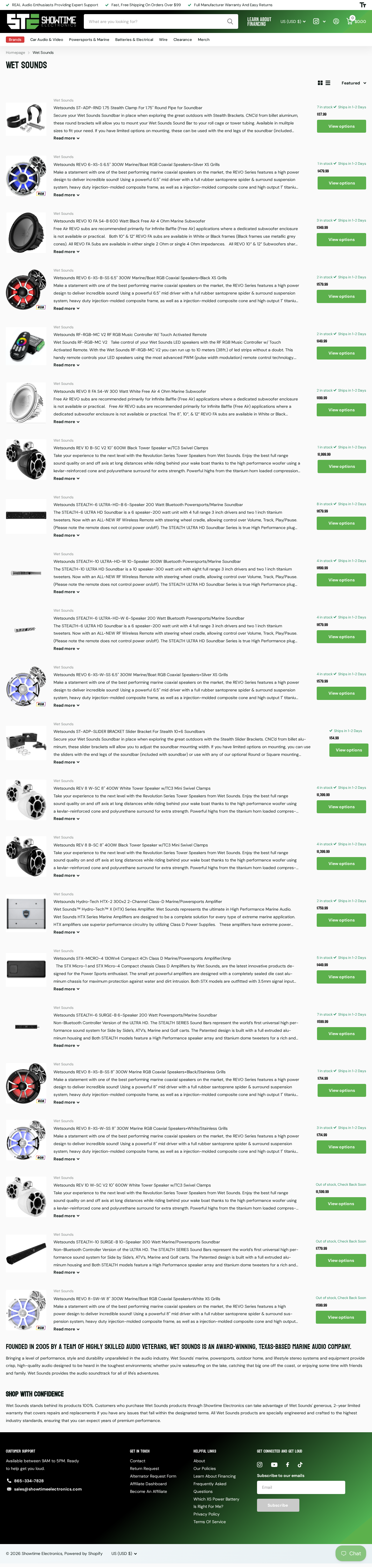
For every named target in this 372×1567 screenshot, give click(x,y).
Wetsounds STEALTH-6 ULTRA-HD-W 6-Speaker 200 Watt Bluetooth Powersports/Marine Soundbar (149, 618)
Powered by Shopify (83, 1553)
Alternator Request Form (153, 1476)
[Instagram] (259, 1464)
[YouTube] (274, 1465)
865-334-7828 (29, 1480)
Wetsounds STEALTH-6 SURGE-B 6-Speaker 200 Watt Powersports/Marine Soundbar (135, 1015)
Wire (163, 39)
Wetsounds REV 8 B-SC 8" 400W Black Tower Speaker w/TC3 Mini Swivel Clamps (131, 845)
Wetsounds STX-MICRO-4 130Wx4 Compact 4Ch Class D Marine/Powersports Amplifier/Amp (142, 958)
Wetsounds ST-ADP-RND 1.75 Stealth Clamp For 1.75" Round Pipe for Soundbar (128, 107)
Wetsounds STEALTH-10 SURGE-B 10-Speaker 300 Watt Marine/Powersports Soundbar (137, 1242)
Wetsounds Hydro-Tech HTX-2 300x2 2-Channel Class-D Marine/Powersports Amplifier (138, 901)
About (199, 1460)
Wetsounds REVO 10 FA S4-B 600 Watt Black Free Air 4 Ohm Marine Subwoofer (129, 221)
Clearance (183, 39)
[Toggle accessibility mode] (363, 5)
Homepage (15, 52)
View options (341, 126)
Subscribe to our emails (280, 1475)
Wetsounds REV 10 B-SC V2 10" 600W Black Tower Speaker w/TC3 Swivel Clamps (131, 447)
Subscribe (278, 1505)
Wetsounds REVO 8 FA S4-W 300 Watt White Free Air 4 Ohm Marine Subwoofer (130, 391)
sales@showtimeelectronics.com (48, 1489)
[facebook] (287, 1464)
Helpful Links (204, 1451)
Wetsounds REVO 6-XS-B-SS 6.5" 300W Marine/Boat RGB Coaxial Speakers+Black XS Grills (140, 277)
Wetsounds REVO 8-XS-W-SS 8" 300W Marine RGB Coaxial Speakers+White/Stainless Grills (141, 1128)
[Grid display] (320, 83)
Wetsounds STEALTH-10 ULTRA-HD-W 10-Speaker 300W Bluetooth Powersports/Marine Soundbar (147, 561)
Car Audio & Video (46, 39)
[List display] (328, 83)
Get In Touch (140, 1451)
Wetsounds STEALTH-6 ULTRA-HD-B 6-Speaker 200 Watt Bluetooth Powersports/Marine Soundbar (148, 504)
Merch (204, 39)
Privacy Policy (206, 1514)
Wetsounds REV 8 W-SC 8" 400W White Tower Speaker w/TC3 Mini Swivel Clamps (132, 788)
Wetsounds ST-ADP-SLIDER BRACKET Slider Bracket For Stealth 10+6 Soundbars (129, 731)
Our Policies (204, 1468)
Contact (137, 1460)
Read (64, 138)
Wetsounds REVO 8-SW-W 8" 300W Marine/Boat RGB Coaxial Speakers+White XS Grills (137, 1298)
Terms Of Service (209, 1521)
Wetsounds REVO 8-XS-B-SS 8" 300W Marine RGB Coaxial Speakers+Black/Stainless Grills (140, 1071)
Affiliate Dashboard (148, 1483)
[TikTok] (300, 1464)
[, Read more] (319, 21)
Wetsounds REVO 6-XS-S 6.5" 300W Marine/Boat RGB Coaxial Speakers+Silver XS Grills (137, 164)
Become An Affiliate (148, 1491)
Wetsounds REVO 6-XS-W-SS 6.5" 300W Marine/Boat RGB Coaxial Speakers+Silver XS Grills (141, 674)
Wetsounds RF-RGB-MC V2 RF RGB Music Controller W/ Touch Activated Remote (130, 334)
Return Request (144, 1468)
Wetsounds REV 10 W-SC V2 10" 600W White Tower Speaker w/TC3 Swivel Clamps (132, 1185)
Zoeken (230, 21)
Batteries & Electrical (134, 39)
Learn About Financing (214, 1476)
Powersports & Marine (89, 39)
